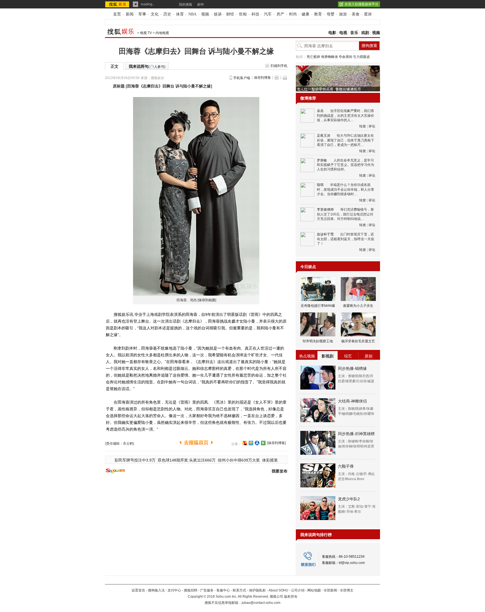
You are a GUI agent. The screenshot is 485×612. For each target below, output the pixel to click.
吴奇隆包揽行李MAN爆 (318, 306)
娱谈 (218, 14)
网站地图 (314, 590)
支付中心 (174, 590)
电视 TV (146, 33)
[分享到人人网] (257, 443)
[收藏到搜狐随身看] (263, 443)
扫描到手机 (279, 66)
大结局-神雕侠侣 (352, 401)
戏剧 (365, 33)
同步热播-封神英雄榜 (356, 433)
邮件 (200, 4)
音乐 (354, 33)
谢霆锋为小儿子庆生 (358, 306)
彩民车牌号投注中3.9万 (135, 460)
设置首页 (138, 590)
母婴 (331, 14)
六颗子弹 (346, 466)
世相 (243, 14)
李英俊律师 (325, 210)
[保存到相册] (207, 300)
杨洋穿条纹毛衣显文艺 (358, 341)
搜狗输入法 (156, 590)
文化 (155, 14)
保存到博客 (262, 78)
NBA (192, 14)
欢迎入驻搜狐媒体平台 (361, 4)
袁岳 (320, 111)
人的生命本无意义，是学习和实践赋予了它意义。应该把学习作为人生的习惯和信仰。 (345, 165)
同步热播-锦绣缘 (352, 368)
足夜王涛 (323, 136)
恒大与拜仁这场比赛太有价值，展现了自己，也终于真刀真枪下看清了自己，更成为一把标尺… (345, 140)
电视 (343, 33)
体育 (180, 14)
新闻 (130, 14)
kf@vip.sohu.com (352, 563)
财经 (230, 14)
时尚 (293, 14)
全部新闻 (330, 590)
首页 (117, 14)
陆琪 (320, 185)
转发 (362, 126)
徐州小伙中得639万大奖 (239, 460)
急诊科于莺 (325, 234)
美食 (356, 14)
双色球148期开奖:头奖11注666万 (187, 460)
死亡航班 (313, 57)
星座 (368, 14)
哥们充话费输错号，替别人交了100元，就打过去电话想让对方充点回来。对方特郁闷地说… (345, 214)
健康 (305, 14)
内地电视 (162, 33)
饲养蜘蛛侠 (329, 57)
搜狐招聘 (190, 590)
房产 (280, 14)
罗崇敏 (322, 160)
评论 (372, 126)
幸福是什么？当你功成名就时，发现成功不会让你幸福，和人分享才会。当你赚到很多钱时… (345, 189)
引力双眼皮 (361, 57)
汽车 (268, 14)
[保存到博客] (276, 443)
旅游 (343, 14)
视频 (205, 14)
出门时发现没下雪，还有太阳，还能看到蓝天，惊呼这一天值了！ (345, 239)
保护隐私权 (257, 590)
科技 (255, 14)
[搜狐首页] (117, 4)
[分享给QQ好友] (251, 443)
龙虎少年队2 (349, 499)
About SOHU (278, 590)
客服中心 (223, 590)
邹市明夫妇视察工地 (318, 341)
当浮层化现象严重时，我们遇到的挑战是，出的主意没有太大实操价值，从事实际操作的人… (345, 115)
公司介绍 (298, 590)
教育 (318, 14)
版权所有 (291, 596)
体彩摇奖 (270, 460)
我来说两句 (147, 66)
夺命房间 (345, 57)
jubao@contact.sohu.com (261, 603)
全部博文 (346, 590)
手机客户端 (241, 78)
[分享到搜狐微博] (244, 443)
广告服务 (207, 590)
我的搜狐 (185, 4)
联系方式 (239, 590)
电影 (332, 33)
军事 (142, 14)
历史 (167, 14)
